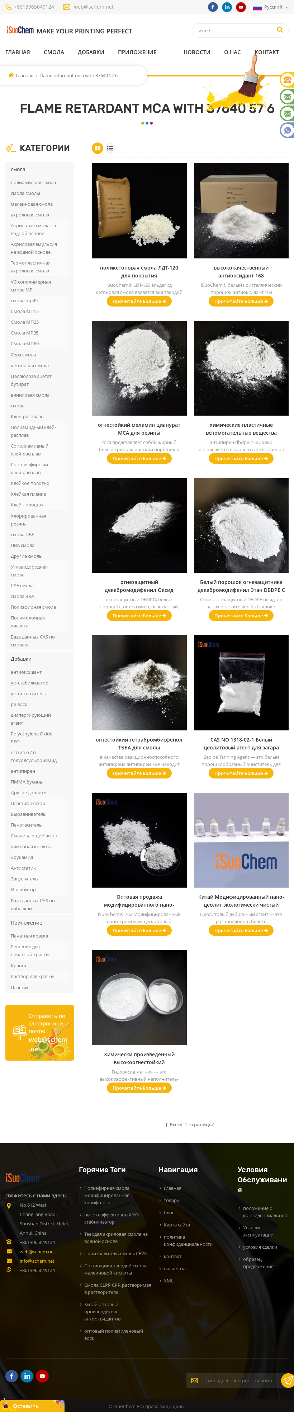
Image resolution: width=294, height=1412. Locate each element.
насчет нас (176, 1268)
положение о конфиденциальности (267, 1212)
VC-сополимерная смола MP (31, 286)
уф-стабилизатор (29, 682)
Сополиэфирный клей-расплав (29, 468)
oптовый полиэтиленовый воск (113, 1334)
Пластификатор (28, 803)
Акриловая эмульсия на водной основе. (34, 248)
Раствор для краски (32, 976)
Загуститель (24, 878)
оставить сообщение (29, 1407)
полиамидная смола (33, 182)
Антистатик (23, 868)
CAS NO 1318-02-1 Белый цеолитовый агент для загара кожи (241, 744)
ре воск (19, 704)
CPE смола (22, 585)
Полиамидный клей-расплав (33, 431)
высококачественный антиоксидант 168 (241, 271)
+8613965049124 (34, 6)
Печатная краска (29, 935)
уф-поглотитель (28, 693)
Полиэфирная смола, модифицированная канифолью (107, 1195)
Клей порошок (27, 504)
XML (169, 1280)
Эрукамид (22, 857)
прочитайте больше (137, 301)
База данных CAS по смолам (33, 640)
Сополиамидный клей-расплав (29, 450)
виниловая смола (30, 395)
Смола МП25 (25, 322)
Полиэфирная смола (33, 607)
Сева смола (23, 354)
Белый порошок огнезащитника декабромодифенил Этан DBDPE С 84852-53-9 (241, 586)
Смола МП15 (25, 311)
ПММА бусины (27, 782)
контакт (267, 52)
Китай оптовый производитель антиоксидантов (102, 1311)
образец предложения (258, 1263)
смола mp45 (24, 300)
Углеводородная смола (29, 571)
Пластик (20, 987)
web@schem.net (94, 6)
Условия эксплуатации (258, 1231)
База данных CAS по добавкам (33, 904)
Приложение (137, 52)
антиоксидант (26, 672)
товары (172, 1200)
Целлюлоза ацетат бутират (31, 380)
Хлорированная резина (28, 520)
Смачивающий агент (34, 835)
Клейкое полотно (30, 483)
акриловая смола (30, 214)
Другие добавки (29, 792)
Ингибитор (23, 889)
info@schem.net (37, 1261)
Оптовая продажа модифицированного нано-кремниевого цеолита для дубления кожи (139, 901)
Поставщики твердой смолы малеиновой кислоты (115, 1269)
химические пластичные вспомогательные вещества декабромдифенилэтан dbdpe (241, 429)
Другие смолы (27, 556)
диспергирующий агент (31, 719)
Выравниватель (28, 814)
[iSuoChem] (69, 30)
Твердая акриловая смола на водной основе (116, 1237)
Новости (197, 52)
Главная (17, 52)
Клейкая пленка (28, 494)
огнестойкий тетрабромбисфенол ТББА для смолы (139, 743)
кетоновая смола (30, 365)
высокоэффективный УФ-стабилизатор (112, 1218)
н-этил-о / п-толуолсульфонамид (34, 756)
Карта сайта (177, 1224)
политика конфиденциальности (188, 1240)
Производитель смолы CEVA (115, 1253)
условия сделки (260, 1247)
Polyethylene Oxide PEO (31, 737)
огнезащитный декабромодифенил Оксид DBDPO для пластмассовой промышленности (139, 586)
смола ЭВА (22, 596)
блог (169, 1212)
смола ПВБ (22, 534)
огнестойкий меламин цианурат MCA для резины (139, 428)
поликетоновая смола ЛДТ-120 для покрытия (139, 271)
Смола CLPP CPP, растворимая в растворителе (117, 1288)
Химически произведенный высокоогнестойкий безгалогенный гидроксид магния (139, 1058)
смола (54, 52)
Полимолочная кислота (28, 621)
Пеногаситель (26, 825)
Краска (18, 965)
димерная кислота (31, 846)
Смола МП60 (25, 343)
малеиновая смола (32, 204)
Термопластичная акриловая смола (31, 267)
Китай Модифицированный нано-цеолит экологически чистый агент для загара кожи (241, 901)
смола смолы (25, 193)
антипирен (23, 771)
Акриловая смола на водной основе (33, 229)
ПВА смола (22, 545)
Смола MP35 (24, 332)
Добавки (91, 52)
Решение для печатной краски (30, 950)
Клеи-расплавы (27, 416)
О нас (232, 52)
